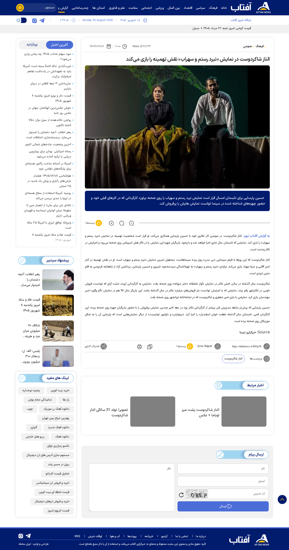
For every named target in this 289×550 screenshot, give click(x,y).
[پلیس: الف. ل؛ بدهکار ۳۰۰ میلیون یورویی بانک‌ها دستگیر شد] (57, 356)
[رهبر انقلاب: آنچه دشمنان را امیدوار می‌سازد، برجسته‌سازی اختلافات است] (57, 279)
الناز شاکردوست (233, 359)
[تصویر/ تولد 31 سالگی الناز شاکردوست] (152, 412)
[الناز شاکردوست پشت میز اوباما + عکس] (243, 412)
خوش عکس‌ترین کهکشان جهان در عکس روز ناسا (49, 110)
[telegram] (41, 20)
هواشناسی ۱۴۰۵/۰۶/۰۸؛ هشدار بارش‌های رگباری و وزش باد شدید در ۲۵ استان (49, 181)
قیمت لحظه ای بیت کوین (54, 492)
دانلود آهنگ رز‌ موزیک (56, 409)
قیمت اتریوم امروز (58, 510)
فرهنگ (260, 46)
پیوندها (132, 536)
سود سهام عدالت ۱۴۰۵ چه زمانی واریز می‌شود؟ (47, 57)
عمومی (247, 46)
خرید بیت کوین (60, 390)
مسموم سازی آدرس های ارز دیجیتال (47, 455)
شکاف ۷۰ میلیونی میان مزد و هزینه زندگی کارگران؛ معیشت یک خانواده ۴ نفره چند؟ (30, 331)
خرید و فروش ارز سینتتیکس (52, 483)
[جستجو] (20, 8)
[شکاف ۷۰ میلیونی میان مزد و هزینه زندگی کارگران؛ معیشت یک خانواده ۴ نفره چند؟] (57, 330)
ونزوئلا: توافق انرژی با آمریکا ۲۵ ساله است (49, 225)
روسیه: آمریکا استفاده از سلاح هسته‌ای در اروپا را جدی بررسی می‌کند (48, 196)
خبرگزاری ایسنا (248, 332)
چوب (30, 409)
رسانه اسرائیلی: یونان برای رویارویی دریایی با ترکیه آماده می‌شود (50, 154)
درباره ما (201, 536)
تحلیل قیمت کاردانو (57, 473)
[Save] (149, 346)
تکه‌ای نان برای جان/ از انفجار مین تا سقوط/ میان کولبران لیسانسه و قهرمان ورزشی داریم (47, 210)
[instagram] (34, 20)
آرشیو (164, 536)
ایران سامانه (25, 544)
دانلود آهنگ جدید (58, 427)
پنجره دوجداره (31, 390)
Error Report (205, 346)
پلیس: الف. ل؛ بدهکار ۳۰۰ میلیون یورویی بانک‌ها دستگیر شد (30, 357)
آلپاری (33, 427)
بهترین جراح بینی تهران (55, 418)
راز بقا (66, 399)
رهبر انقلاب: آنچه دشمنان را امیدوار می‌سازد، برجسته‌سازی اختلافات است (48, 135)
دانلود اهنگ (62, 436)
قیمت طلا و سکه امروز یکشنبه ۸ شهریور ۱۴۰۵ (51, 237)
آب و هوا (115, 536)
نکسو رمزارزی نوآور (58, 446)
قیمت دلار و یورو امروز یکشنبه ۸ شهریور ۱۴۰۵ (51, 98)
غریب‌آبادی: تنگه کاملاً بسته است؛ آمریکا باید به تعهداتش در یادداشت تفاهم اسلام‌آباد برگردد (47, 71)
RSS (77, 536)
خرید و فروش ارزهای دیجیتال (52, 501)
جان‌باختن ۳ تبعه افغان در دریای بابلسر (50, 86)
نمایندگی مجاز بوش (40, 399)
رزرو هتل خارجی (35, 436)
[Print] (139, 346)
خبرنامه (148, 536)
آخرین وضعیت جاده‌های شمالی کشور (48, 144)
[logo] (251, 7)
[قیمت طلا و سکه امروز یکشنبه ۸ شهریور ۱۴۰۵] (57, 304)
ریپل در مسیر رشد (58, 464)
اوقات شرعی (95, 536)
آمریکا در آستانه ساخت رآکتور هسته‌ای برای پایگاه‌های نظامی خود (48, 166)
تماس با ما (181, 536)
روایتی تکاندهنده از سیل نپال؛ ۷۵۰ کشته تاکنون (50, 123)
